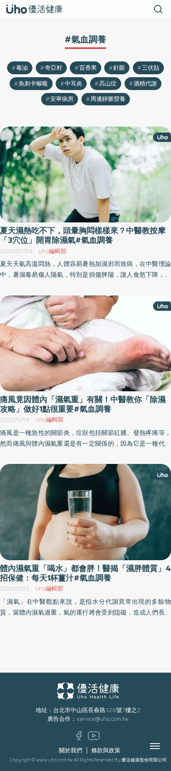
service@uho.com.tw (102, 719)
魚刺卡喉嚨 (33, 83)
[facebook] (79, 738)
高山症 (108, 83)
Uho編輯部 (52, 251)
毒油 (22, 67)
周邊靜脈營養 (107, 99)
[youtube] (94, 738)
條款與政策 (105, 750)
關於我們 (70, 750)
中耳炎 (73, 83)
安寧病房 (61, 99)
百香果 (88, 67)
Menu (164, 746)
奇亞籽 (53, 67)
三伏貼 (150, 67)
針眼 (119, 67)
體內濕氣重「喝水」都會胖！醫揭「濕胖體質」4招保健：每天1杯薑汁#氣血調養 (85, 573)
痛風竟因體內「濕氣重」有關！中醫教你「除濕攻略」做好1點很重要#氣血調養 (83, 404)
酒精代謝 (145, 83)
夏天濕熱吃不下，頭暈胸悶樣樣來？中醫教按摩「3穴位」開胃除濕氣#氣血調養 (83, 235)
